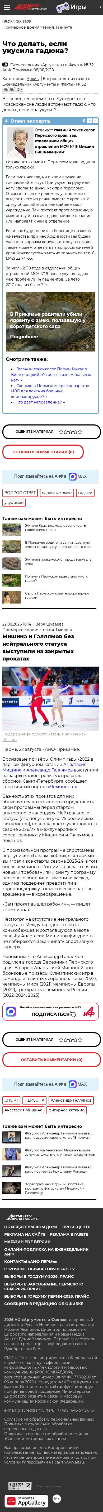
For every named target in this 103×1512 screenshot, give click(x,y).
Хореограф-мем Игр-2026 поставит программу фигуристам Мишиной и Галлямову (55, 1188)
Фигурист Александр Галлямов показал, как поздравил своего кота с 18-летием (58, 1135)
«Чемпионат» (62, 786)
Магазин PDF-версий (27, 1241)
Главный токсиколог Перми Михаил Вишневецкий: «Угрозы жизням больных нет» (51, 375)
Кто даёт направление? (39, 402)
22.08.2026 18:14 (16, 624)
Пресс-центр (76, 1227)
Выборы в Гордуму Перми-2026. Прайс (46, 1296)
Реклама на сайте (24, 1234)
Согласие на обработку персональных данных (49, 1419)
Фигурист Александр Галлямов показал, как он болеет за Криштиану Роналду (58, 1169)
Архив (33, 78)
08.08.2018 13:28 (16, 21)
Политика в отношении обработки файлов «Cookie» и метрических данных (46, 1436)
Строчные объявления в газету (39, 1269)
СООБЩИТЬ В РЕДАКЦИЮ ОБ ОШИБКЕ (43, 1303)
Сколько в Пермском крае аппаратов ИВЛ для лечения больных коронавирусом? (50, 391)
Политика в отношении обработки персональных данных (38, 1426)
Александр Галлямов (49, 770)
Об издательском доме (31, 1227)
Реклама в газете (69, 1234)
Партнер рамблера (49, 1486)
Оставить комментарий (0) (43, 452)
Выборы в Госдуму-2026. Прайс (39, 1276)
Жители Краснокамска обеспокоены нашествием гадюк (55, 528)
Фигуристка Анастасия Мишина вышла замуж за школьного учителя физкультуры (60, 1152)
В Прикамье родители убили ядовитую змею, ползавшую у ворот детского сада (48, 320)
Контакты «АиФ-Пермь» (30, 1261)
